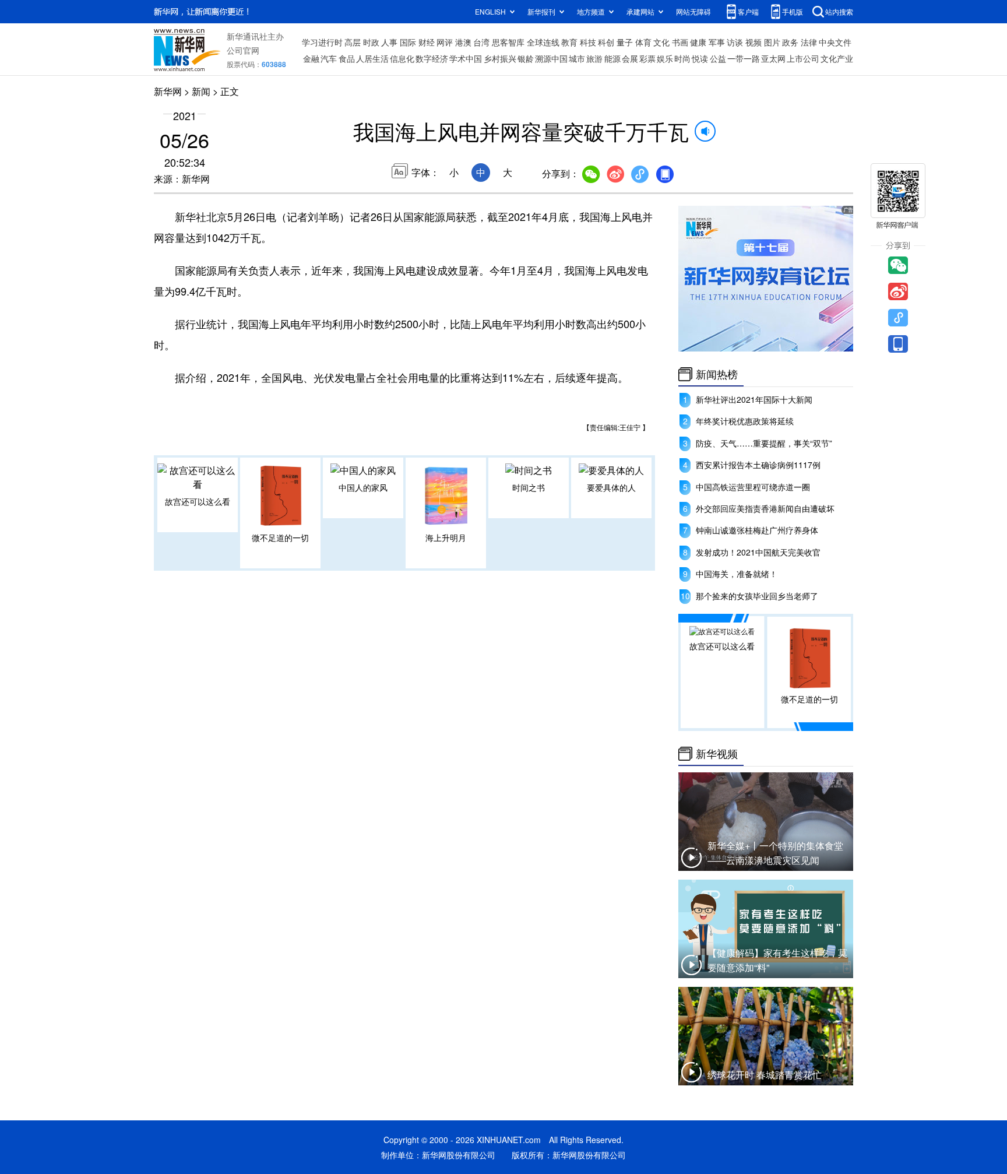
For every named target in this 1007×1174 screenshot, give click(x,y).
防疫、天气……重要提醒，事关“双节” (764, 443)
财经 (426, 42)
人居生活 (372, 58)
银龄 (525, 58)
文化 (661, 42)
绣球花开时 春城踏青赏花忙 (764, 1074)
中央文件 (835, 42)
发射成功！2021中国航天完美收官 (758, 552)
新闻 (201, 91)
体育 (643, 42)
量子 (625, 42)
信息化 (402, 58)
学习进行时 (322, 42)
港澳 (463, 42)
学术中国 (465, 58)
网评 (444, 42)
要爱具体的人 (611, 487)
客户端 (748, 11)
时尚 (682, 58)
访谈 (735, 42)
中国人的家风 (363, 487)
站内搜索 (839, 11)
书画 (680, 42)
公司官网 (243, 50)
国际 (408, 42)
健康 (698, 42)
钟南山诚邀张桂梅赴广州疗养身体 (757, 530)
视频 (753, 42)
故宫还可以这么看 (197, 501)
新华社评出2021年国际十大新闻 (754, 399)
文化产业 (837, 58)
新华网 (168, 91)
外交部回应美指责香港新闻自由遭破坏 (765, 508)
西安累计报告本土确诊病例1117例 (758, 464)
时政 (371, 42)
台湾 (481, 42)
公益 (718, 58)
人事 (389, 42)
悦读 (700, 58)
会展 (630, 58)
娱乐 (665, 58)
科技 (588, 42)
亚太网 (773, 58)
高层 (352, 42)
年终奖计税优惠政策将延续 (745, 421)
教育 (569, 42)
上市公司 (803, 58)
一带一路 (743, 58)
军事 (717, 42)
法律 (809, 42)
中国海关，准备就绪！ (736, 573)
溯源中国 (551, 58)
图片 (772, 42)
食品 (347, 58)
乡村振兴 (500, 58)
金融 (311, 58)
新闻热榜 (717, 374)
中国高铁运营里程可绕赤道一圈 (753, 487)
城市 (577, 58)
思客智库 (508, 42)
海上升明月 (445, 537)
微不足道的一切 (280, 537)
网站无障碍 (693, 11)
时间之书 (528, 487)
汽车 (329, 58)
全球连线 (543, 42)
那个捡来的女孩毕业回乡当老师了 (757, 596)
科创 (606, 42)
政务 (790, 42)
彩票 (647, 58)
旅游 (594, 58)
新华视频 (717, 753)
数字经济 (432, 58)
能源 (612, 58)
